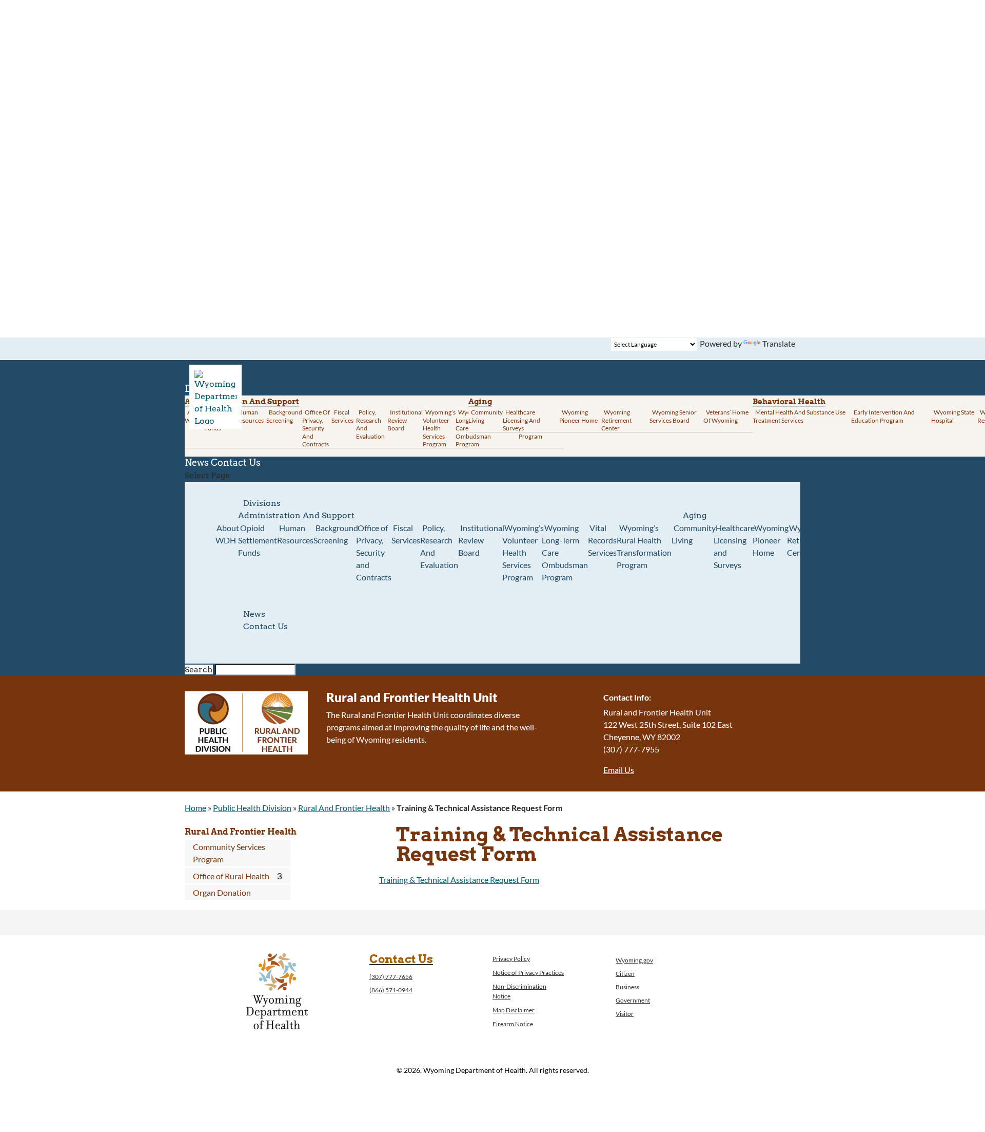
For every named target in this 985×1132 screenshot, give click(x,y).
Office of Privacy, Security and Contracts (316, 428)
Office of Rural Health (231, 876)
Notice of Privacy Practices (528, 972)
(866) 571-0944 (390, 990)
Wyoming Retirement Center (616, 420)
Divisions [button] (262, 503)
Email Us (618, 770)
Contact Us (236, 462)
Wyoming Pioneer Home (578, 416)
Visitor (625, 1013)
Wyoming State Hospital (952, 416)
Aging (480, 401)
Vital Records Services (602, 540)
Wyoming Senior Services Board (673, 416)
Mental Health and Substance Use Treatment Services (799, 416)
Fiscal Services (342, 416)
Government (633, 1000)
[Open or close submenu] (279, 876)
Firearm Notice (513, 1024)
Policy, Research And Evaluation (370, 424)
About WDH (227, 534)
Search (199, 669)
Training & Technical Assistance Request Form (459, 879)
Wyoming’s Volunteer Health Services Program (439, 428)
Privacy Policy (511, 959)
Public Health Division (252, 808)
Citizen (625, 973)
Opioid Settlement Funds (257, 540)
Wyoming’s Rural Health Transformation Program (644, 546)
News (254, 614)
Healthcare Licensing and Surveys (521, 420)
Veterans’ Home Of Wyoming (725, 416)
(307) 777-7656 (390, 976)
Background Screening (284, 416)
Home (195, 808)
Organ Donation (222, 892)
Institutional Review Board (405, 420)
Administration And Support (296, 515)
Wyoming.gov (634, 960)
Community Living (485, 416)
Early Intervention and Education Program (883, 416)
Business (627, 987)
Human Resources (249, 416)
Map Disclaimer (514, 1010)
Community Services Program (229, 853)
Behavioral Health (789, 401)
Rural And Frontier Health (344, 808)
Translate (778, 343)
